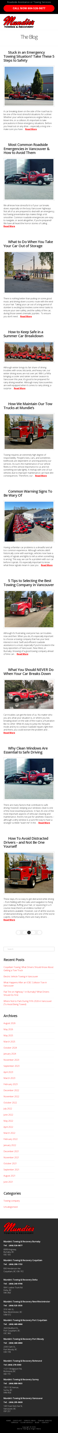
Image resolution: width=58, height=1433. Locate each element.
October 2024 (10, 1047)
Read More (31, 129)
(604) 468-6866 (15, 1324)
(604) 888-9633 (15, 1383)
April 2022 (8, 1126)
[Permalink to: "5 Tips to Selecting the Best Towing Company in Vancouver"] (29, 609)
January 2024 (10, 1053)
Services (14, 1422)
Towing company (12, 1200)
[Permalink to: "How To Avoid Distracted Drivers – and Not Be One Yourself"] (29, 873)
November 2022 (11, 1096)
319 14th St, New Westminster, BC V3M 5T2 (13, 1312)
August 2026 (10, 1023)
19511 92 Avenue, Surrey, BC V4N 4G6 (11, 1390)
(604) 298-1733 (15, 1264)
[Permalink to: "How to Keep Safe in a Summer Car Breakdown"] (29, 352)
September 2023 (11, 1065)
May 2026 (8, 1029)
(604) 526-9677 (15, 1245)
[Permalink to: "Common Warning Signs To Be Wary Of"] (29, 522)
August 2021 (10, 1175)
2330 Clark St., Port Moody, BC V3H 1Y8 (10, 1349)
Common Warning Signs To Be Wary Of (28, 493)
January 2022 (10, 1145)
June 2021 (8, 1181)
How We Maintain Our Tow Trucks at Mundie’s (28, 405)
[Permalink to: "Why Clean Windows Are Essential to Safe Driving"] (29, 779)
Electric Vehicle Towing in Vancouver (21, 976)
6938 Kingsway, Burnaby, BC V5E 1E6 (10, 1252)
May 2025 (8, 1035)
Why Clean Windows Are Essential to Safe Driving (26, 750)
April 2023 (8, 1072)
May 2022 (8, 1120)
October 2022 (10, 1102)
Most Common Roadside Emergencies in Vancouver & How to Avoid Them (27, 148)
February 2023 (11, 1084)
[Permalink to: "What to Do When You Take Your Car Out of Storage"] (29, 272)
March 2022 (9, 1132)
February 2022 (11, 1139)
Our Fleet (17, 1421)
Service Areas (30, 1421)
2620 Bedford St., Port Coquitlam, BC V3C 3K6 (12, 1331)
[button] (51, 20)
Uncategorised (11, 1206)
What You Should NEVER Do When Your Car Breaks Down (28, 671)
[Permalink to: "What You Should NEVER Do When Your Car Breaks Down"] (29, 694)
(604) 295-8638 (15, 1402)
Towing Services (45, 1421)
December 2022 (11, 1090)
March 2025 (9, 1041)
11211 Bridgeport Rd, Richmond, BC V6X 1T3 (13, 1371)
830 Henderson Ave (12, 1268)
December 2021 (11, 1151)
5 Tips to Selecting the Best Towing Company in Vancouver (29, 582)
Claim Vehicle (27, 1422)
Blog (37, 1422)
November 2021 (11, 1157)
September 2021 (11, 1169)
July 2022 (8, 1108)
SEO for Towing (22, 1429)
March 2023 (9, 1078)
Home (8, 1421)
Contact (45, 1422)
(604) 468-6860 (15, 1343)
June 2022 (8, 1114)
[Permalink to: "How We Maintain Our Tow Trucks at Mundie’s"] (29, 431)
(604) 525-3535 (15, 1305)
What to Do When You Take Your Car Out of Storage (28, 243)
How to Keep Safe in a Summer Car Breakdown (23, 333)
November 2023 (11, 1059)
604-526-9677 (29, 8)
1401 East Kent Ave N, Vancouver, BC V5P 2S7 (13, 1408)
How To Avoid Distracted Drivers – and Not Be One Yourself (26, 842)
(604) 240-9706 (15, 1283)
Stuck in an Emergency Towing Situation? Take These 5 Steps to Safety (29, 56)
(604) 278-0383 (14, 1364)
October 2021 (10, 1163)
